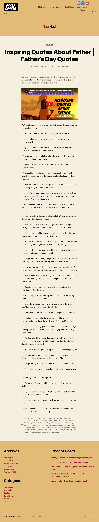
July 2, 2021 (48, 67)
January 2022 (10, 461)
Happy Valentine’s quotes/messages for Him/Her (71, 458)
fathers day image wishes (33, 425)
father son (27, 423)
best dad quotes (30, 418)
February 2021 (10, 472)
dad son (44, 420)
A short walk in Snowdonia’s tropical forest (69, 481)
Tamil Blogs (69, 7)
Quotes (58, 7)
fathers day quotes (39, 427)
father (50, 420)
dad (55, 418)
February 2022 (10, 458)
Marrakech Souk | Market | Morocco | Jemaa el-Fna (72, 462)
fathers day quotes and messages (58, 427)
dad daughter (62, 418)
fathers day (69, 423)
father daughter (58, 420)
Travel (82, 10)
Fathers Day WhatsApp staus (48, 430)
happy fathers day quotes (33, 432)
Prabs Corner (16, 517)
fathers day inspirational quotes (54, 425)
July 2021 (8, 466)
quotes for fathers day (51, 432)
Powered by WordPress (33, 517)
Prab (37, 67)
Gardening (81, 7)
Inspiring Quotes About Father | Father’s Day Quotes (49, 55)
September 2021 (11, 463)
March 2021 (9, 469)
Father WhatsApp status (40, 423)
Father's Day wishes (57, 423)
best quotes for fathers (45, 418)
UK (51, 7)
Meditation (42, 7)
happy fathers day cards (68, 430)
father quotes (69, 420)
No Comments (63, 67)
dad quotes (37, 420)
